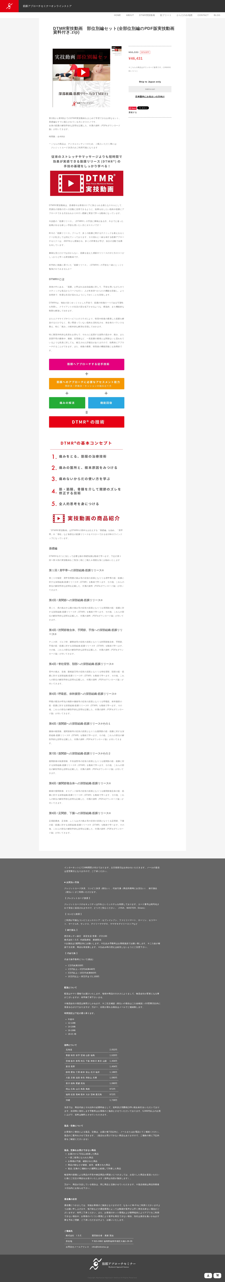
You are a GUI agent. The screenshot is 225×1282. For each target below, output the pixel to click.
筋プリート (165, 15)
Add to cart (150, 89)
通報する (133, 112)
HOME (117, 15)
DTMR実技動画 (147, 15)
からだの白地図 (185, 15)
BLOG (217, 15)
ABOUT (130, 15)
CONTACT (203, 15)
